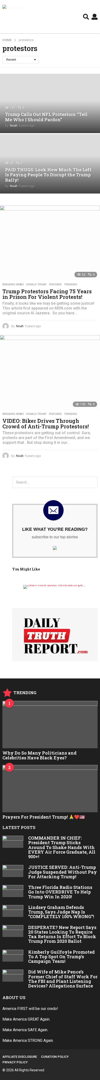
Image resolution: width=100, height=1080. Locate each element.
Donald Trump (36, 284)
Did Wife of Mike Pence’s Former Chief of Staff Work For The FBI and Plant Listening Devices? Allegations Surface (63, 979)
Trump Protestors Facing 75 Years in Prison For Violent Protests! (47, 294)
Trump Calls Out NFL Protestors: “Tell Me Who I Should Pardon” (46, 116)
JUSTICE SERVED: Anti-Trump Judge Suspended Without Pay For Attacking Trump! (62, 871)
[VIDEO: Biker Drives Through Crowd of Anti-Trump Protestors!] (50, 372)
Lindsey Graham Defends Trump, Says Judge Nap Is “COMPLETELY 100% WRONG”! (61, 912)
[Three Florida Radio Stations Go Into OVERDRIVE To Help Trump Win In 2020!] (12, 891)
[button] (86, 17)
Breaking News (13, 284)
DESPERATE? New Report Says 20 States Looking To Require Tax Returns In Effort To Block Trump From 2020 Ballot (62, 934)
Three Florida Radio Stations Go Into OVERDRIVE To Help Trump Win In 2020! (60, 892)
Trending (70, 284)
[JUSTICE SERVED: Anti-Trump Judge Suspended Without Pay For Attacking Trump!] (12, 871)
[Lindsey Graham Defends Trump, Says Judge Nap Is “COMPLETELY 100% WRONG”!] (12, 911)
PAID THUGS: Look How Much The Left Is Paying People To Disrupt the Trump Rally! (48, 175)
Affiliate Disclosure (19, 1056)
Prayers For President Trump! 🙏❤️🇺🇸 (43, 817)
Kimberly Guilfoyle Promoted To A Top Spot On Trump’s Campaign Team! (61, 956)
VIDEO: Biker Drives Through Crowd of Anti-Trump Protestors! (45, 423)
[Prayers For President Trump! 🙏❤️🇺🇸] (50, 788)
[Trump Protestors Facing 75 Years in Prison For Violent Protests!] (50, 243)
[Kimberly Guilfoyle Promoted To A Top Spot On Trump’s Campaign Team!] (12, 956)
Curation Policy (55, 1056)
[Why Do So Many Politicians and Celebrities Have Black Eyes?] (50, 724)
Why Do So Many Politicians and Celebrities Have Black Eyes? (39, 755)
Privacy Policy (15, 1062)
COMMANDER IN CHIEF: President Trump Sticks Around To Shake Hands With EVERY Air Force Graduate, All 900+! (61, 847)
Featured (55, 284)
